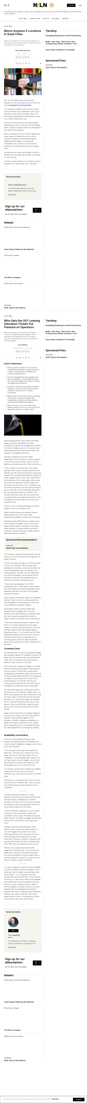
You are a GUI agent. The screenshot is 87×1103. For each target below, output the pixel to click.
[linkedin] (20, 63)
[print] (40, 63)
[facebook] (17, 63)
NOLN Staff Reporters (22, 50)
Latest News (23, 18)
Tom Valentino (23, 345)
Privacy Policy (55, 1099)
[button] (5, 5)
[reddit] (26, 63)
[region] (43, 1099)
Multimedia (55, 18)
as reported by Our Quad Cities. (19, 105)
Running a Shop (35, 18)
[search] (8, 5)
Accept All (78, 1099)
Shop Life (46, 18)
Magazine (65, 18)
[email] (29, 63)
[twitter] (23, 63)
